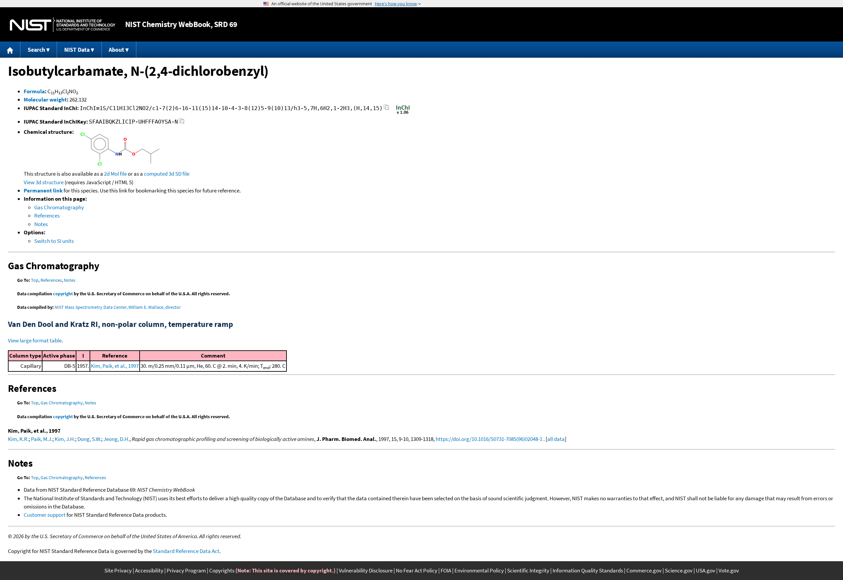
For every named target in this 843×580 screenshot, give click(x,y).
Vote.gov (729, 570)
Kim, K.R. (18, 439)
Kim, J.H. (65, 439)
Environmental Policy (479, 570)
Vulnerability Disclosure (366, 570)
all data (556, 439)
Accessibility (149, 570)
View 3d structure (44, 182)
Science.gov (679, 570)
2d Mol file (115, 173)
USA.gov (705, 570)
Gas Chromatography (59, 207)
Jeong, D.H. (116, 439)
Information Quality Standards (588, 570)
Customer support (45, 514)
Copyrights (221, 570)
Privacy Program (186, 570)
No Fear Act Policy (416, 570)
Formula (34, 91)
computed (156, 173)
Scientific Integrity (528, 570)
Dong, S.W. (89, 439)
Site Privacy (118, 570)
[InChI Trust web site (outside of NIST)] (403, 113)
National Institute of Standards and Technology (62, 24)
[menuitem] (10, 50)
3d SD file (179, 173)
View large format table (35, 340)
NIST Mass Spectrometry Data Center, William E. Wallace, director (118, 307)
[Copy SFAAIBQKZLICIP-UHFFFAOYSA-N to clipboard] (181, 123)
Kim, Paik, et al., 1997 (115, 365)
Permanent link (43, 190)
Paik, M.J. (41, 439)
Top (35, 280)
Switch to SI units (54, 241)
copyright (63, 294)
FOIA (446, 570)
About (116, 49)
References (47, 215)
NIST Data (77, 49)
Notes (41, 224)
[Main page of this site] (10, 50)
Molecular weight (45, 99)
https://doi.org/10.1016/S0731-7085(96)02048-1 (489, 439)
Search (36, 49)
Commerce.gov (644, 570)
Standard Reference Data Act (186, 551)
